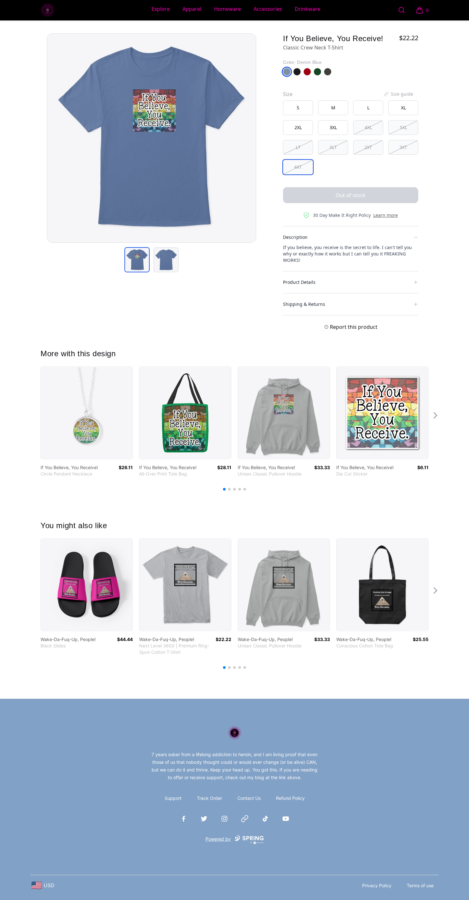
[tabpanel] (151, 138)
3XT (403, 147)
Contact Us (249, 798)
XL (403, 108)
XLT (333, 147)
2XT (368, 147)
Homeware (227, 8)
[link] (86, 413)
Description (295, 237)
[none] (398, 94)
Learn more (385, 215)
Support (173, 798)
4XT (298, 167)
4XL (368, 127)
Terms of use (420, 885)
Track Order (209, 798)
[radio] (298, 107)
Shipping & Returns (304, 304)
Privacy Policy (376, 885)
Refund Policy (290, 798)
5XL (403, 127)
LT (298, 147)
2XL (298, 127)
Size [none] (288, 94)
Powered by (218, 839)
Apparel (191, 8)
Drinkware (307, 8)
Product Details (299, 282)
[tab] (137, 260)
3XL (333, 127)
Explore (161, 8)
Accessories (268, 8)
